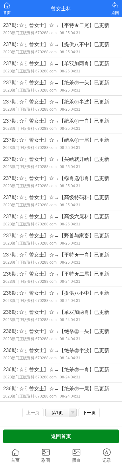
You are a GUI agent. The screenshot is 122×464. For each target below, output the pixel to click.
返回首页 (61, 436)
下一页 (89, 412)
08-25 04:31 (70, 33)
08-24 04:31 (70, 281)
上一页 (32, 412)
